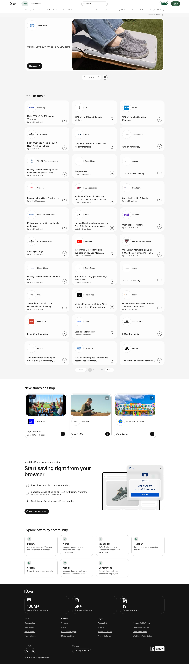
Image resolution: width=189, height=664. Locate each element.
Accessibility (103, 623)
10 (102, 370)
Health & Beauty (52, 10)
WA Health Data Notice (142, 636)
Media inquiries (67, 636)
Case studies (29, 623)
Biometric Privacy (105, 636)
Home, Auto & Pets (138, 10)
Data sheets (29, 627)
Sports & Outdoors (69, 10)
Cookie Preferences (141, 627)
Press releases (30, 636)
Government (36, 4)
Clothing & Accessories (33, 10)
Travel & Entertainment (89, 10)
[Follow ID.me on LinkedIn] (33, 650)
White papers (29, 632)
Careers (64, 623)
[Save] (62, 398)
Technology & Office (119, 10)
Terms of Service (105, 632)
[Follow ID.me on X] (26, 650)
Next (108, 370)
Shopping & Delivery (157, 10)
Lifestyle (104, 10)
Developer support (68, 632)
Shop (25, 4)
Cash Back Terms (140, 632)
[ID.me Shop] (14, 3)
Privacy (101, 627)
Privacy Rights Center (142, 623)
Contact (64, 627)
